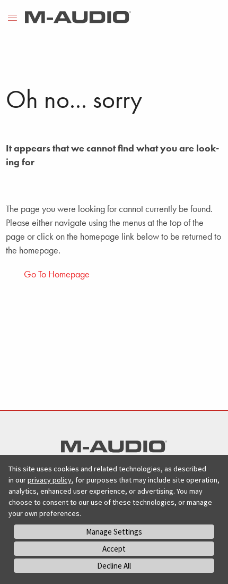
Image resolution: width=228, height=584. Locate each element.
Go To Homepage (57, 274)
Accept (114, 549)
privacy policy (50, 480)
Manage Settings (114, 532)
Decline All (114, 566)
